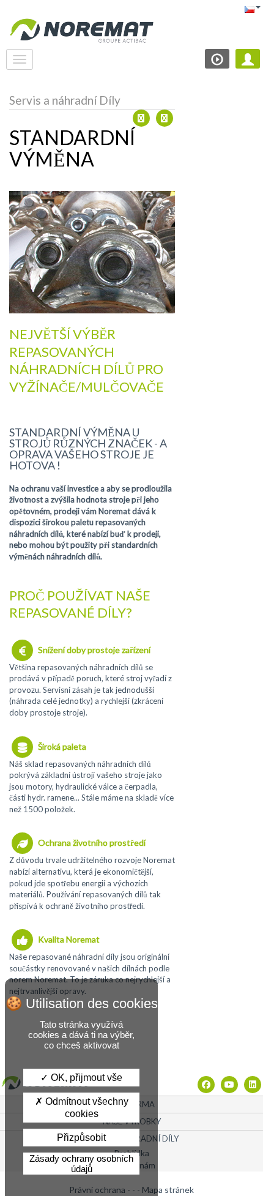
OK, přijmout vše (85, 1077)
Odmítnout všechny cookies (85, 1107)
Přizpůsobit (81, 1137)
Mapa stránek (168, 1189)
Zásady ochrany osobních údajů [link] (81, 1163)
